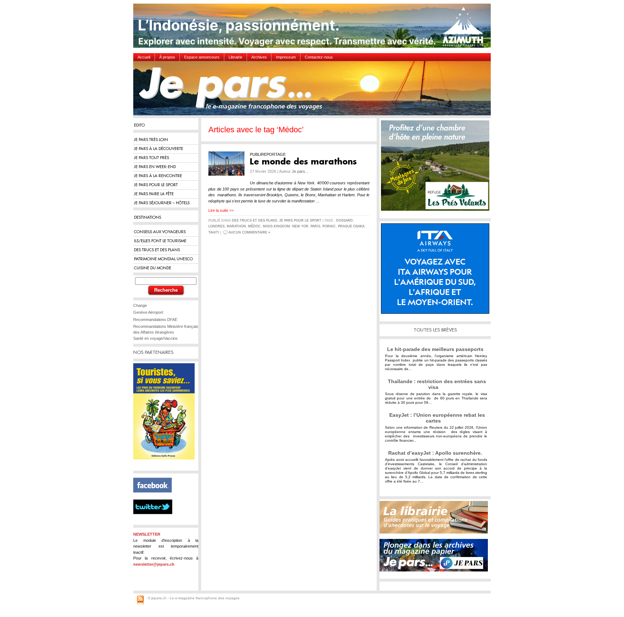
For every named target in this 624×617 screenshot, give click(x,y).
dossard (344, 220)
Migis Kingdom (276, 226)
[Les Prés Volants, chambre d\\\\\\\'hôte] (437, 168)
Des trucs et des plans (254, 220)
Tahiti (213, 232)
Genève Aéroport (148, 312)
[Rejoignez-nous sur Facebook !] (155, 496)
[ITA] (437, 271)
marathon (236, 226)
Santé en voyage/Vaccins (155, 338)
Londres (216, 226)
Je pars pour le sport (300, 220)
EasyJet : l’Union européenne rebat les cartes (437, 418)
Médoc (254, 226)
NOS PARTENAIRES (153, 352)
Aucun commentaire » (249, 232)
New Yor (300, 226)
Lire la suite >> (221, 210)
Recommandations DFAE (155, 319)
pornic (329, 226)
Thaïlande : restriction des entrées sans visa (437, 384)
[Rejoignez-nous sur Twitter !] (155, 520)
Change (140, 305)
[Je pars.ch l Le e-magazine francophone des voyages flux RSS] (140, 600)
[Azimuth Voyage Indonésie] (313, 28)
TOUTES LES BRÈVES (435, 329)
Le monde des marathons (303, 162)
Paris (315, 226)
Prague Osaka (351, 226)
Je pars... (300, 171)
